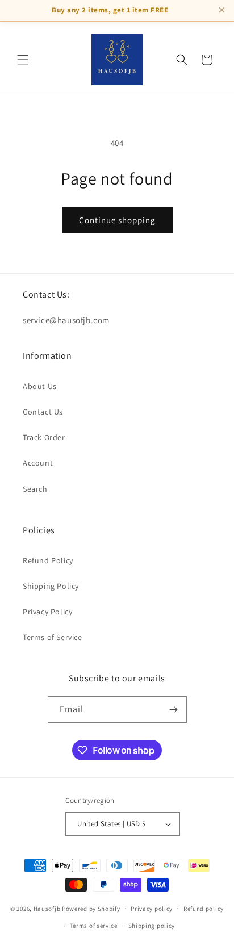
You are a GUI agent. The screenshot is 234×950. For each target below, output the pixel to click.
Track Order (44, 437)
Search (35, 489)
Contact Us (43, 412)
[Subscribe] (173, 709)
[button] (22, 59)
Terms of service (94, 926)
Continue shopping (117, 220)
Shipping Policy (51, 586)
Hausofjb (47, 908)
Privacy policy (152, 909)
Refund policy (203, 909)
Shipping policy (152, 926)
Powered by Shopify (91, 908)
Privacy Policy (47, 611)
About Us (40, 386)
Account (38, 463)
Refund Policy (48, 560)
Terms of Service (52, 637)
